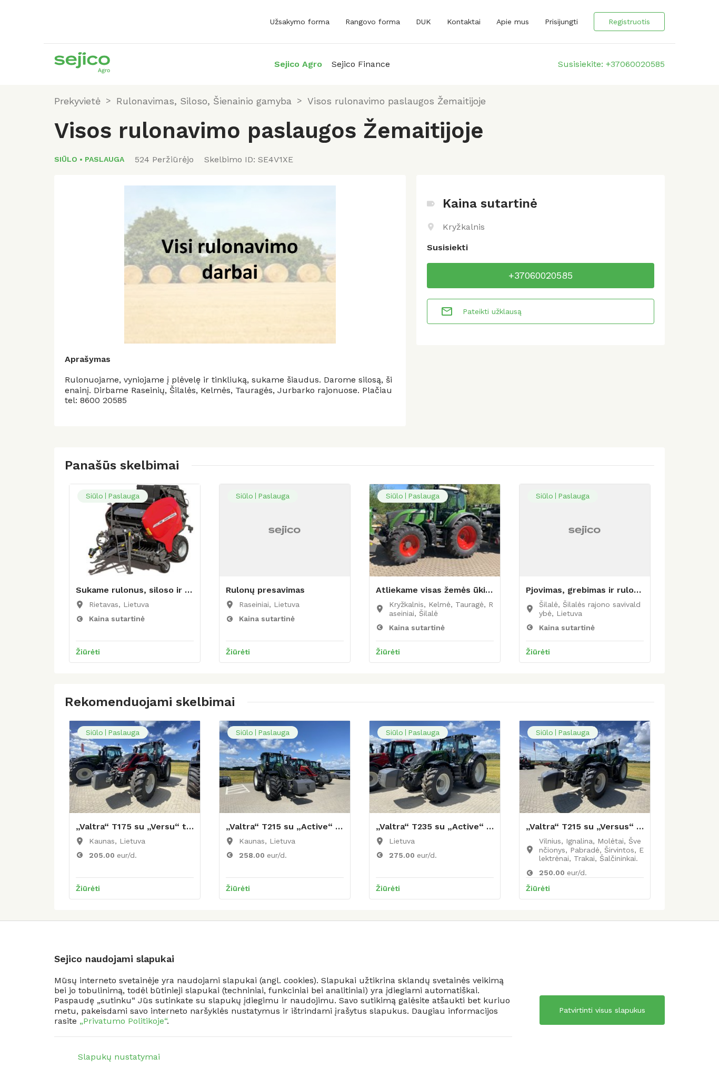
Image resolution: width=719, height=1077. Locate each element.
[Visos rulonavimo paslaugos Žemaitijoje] (230, 264)
